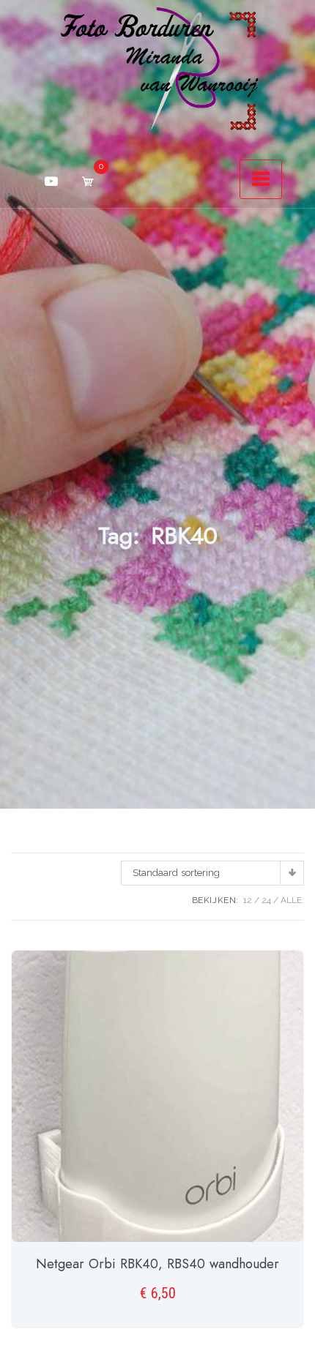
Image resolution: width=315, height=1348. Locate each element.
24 (266, 900)
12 (247, 900)
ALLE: (292, 900)
